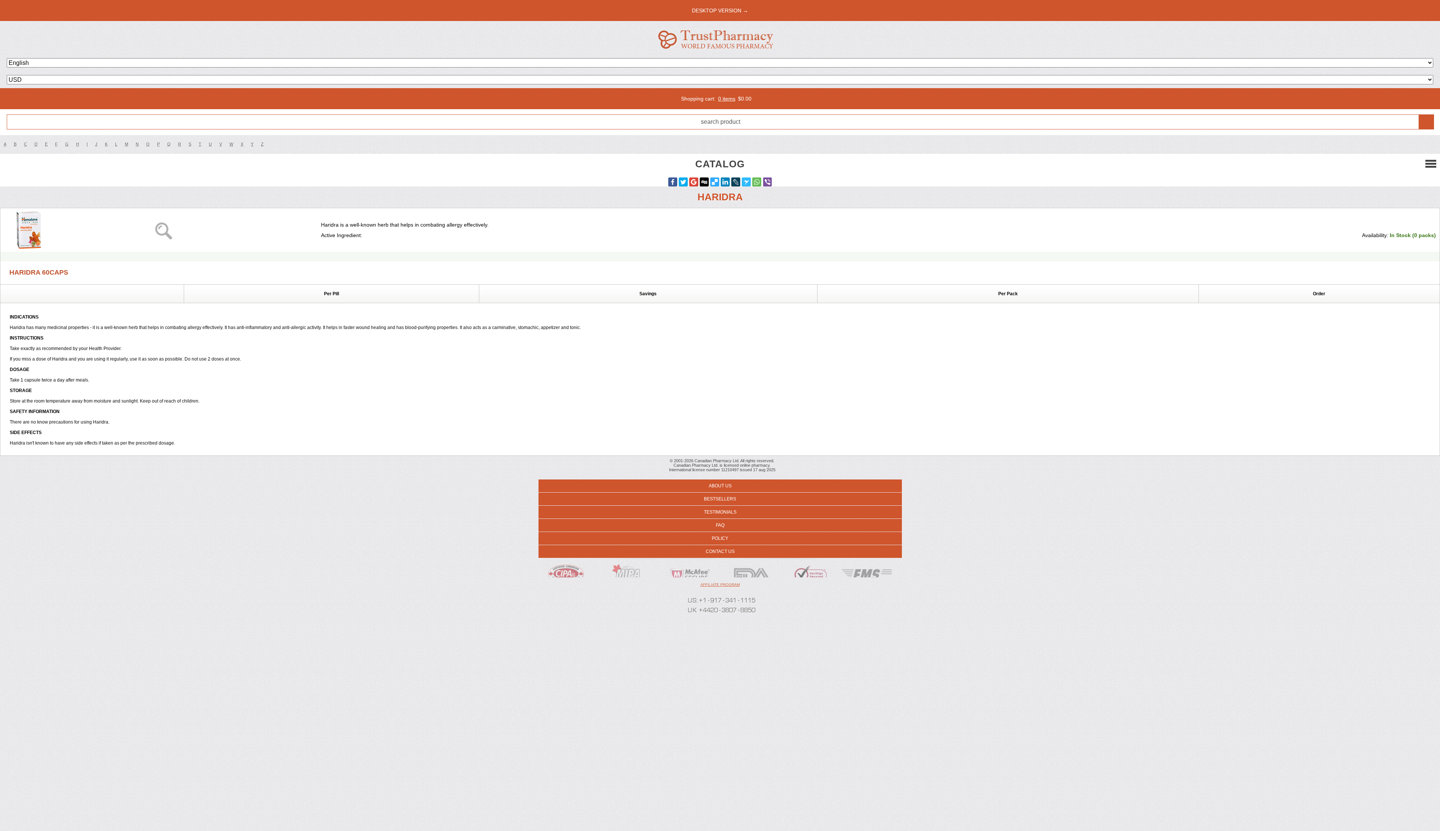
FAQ (720, 525)
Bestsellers (720, 499)
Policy (720, 538)
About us (720, 485)
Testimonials (720, 512)
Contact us (720, 551)
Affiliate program (720, 585)
